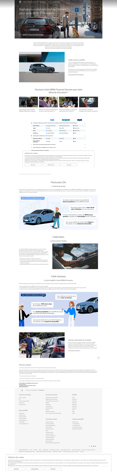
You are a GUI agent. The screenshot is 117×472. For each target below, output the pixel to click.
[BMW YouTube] (93, 446)
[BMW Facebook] (89, 446)
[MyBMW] (90, 2)
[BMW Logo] (20, 2)
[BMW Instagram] (91, 446)
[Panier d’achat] (93, 2)
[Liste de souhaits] (95, 2)
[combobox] (98, 357)
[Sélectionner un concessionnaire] (97, 2)
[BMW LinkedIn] (95, 446)
